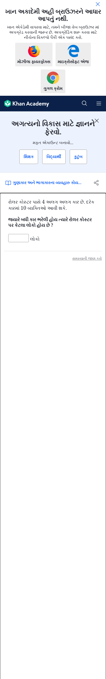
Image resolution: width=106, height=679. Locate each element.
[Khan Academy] (24, 103)
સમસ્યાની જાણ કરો (87, 258)
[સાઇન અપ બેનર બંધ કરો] (97, 121)
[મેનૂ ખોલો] (99, 103)
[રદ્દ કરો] (98, 4)
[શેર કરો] (96, 183)
